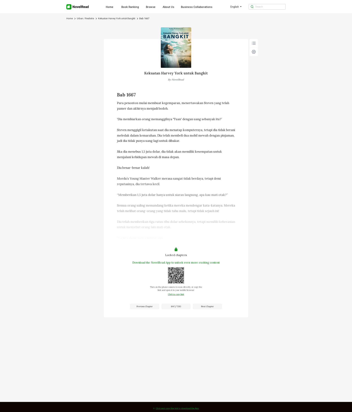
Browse (150, 7)
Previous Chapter (144, 306)
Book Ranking (130, 7)
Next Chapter (207, 306)
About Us (168, 7)
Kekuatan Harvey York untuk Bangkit (116, 18)
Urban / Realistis (85, 18)
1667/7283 (176, 306)
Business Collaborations (196, 7)
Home (109, 7)
